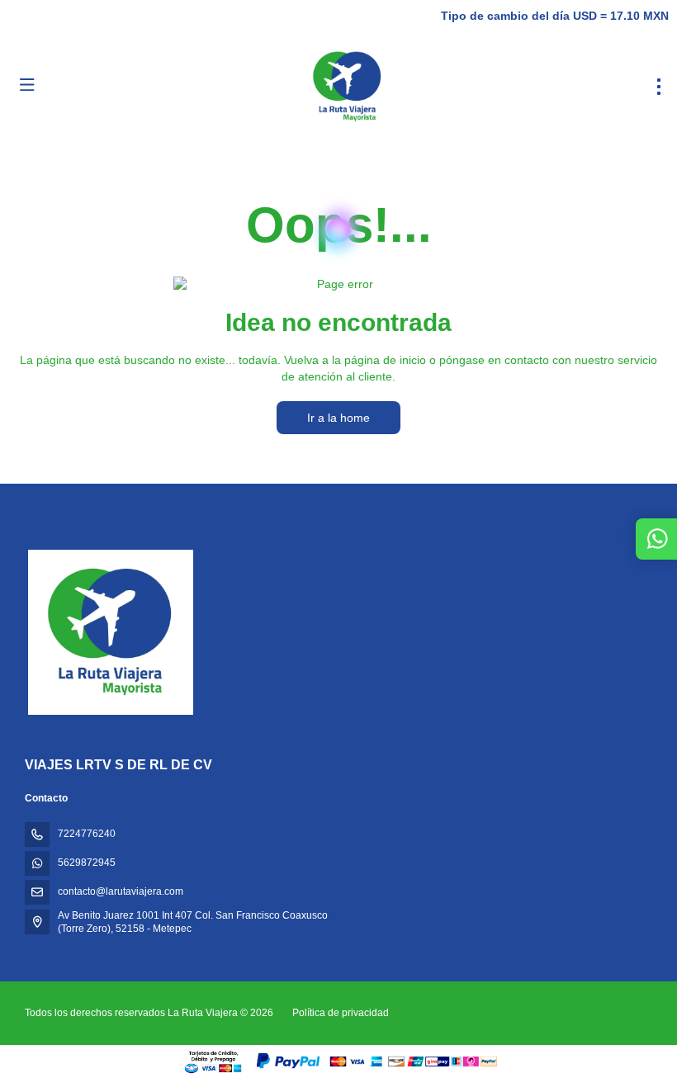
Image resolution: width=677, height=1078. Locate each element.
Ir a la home (338, 417)
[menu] (659, 86)
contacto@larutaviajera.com (120, 891)
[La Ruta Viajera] (109, 632)
